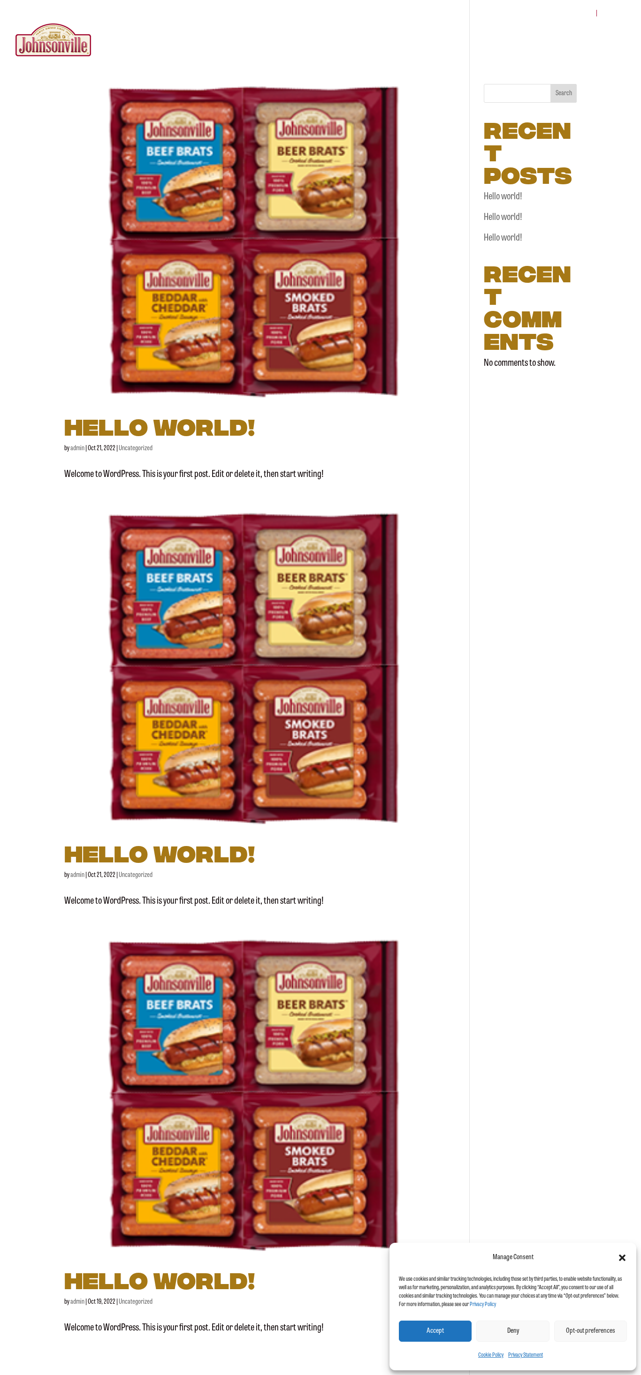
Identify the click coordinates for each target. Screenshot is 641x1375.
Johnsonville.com (561, 13)
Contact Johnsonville (587, 41)
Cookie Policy (491, 1355)
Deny (513, 1331)
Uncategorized (136, 448)
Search (564, 93)
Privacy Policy (483, 1304)
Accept (435, 1331)
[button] (622, 1257)
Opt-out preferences (590, 1331)
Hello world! (159, 424)
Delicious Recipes (504, 41)
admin (77, 448)
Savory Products (432, 41)
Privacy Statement (525, 1355)
